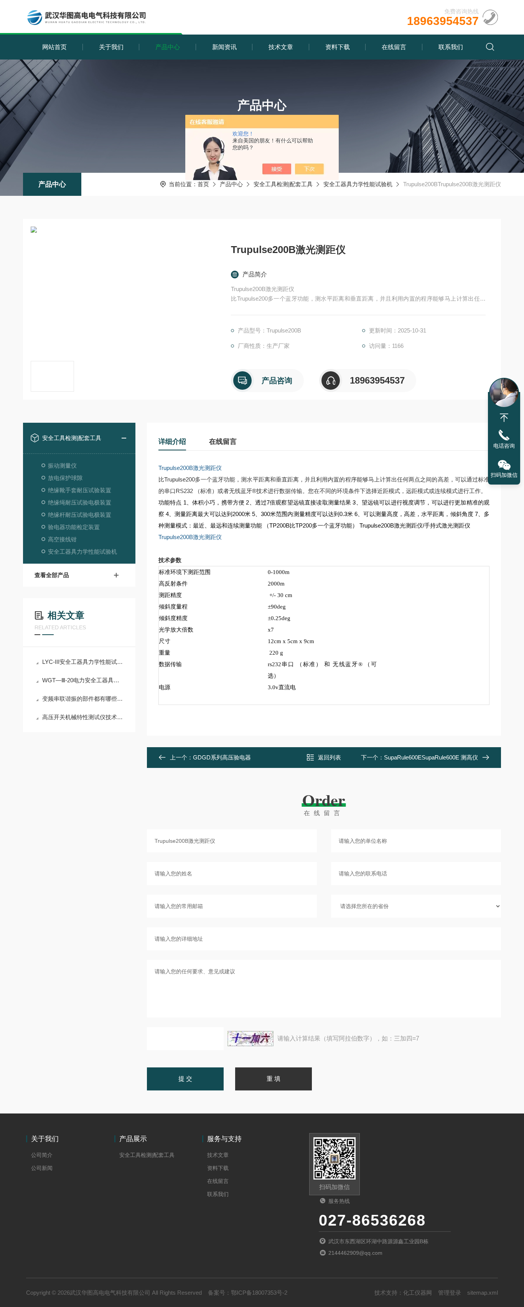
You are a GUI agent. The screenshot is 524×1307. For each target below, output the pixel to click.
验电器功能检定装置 (74, 527)
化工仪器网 (417, 1292)
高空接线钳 (62, 539)
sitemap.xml (482, 1292)
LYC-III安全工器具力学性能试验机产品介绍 (83, 661)
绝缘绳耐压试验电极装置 (79, 502)
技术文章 (281, 47)
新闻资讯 (224, 47)
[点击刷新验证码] (250, 1038)
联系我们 (450, 47)
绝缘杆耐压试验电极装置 (79, 514)
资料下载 (337, 47)
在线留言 (394, 47)
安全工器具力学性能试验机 (357, 184)
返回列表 (329, 757)
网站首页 (54, 47)
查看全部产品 (52, 575)
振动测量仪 (62, 465)
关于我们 (111, 47)
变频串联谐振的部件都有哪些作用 (83, 698)
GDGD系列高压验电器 (222, 757)
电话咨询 (504, 446)
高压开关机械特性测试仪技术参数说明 (83, 717)
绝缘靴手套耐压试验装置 (79, 490)
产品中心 (167, 47)
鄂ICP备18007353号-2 (259, 1292)
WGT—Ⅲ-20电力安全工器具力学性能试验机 (83, 680)
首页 (203, 184)
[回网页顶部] (504, 417)
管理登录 (449, 1292)
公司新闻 (42, 1168)
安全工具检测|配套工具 (283, 184)
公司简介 (42, 1155)
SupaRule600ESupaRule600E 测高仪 (431, 757)
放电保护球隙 (65, 478)
